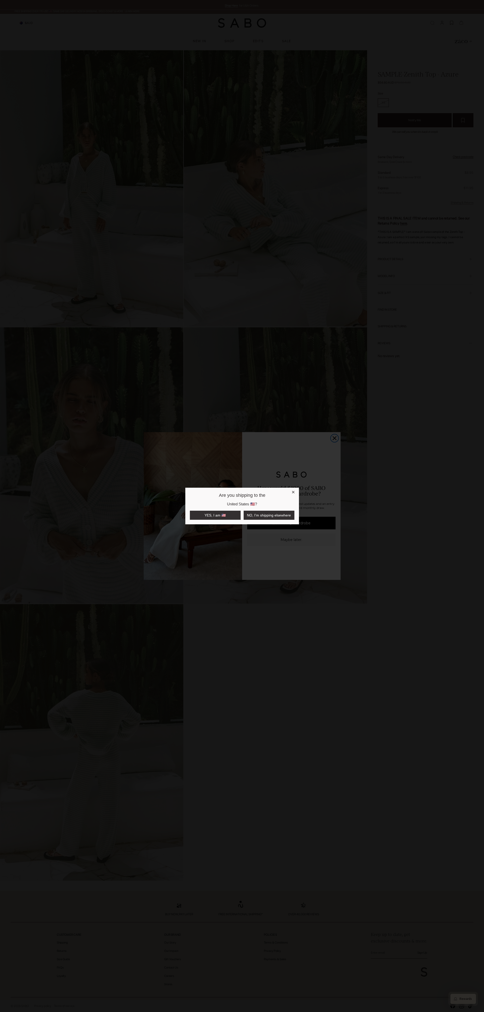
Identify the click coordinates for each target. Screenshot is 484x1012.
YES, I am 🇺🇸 (215, 515)
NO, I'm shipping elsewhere (269, 515)
